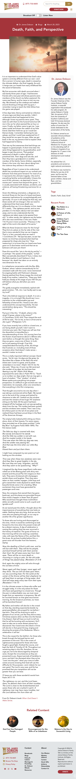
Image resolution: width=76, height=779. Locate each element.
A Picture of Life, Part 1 (64, 228)
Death (53, 196)
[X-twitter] (12, 769)
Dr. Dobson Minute (29, 767)
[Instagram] (8, 769)
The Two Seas (62, 234)
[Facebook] (5, 769)
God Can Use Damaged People (13, 730)
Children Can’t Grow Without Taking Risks (62, 221)
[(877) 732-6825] (24, 4)
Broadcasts (28, 753)
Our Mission (45, 753)
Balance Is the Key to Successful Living (63, 730)
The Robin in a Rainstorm (63, 208)
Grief (68, 196)
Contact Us (45, 768)
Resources (28, 770)
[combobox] (54, 4)
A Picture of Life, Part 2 (64, 214)
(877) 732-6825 (31, 4)
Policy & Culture (27, 759)
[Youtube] (15, 769)
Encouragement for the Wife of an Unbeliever (38, 730)
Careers (44, 760)
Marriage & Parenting (29, 763)
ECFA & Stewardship (45, 765)
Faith (59, 196)
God (63, 196)
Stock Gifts (45, 762)
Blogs (40, 25)
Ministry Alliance (44, 756)
